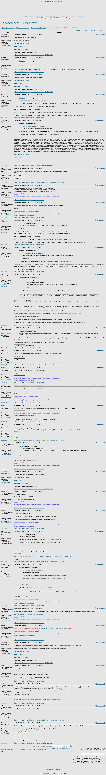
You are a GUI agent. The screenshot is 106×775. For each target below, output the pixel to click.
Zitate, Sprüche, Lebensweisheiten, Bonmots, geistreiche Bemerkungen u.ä (20, 22)
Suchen (31, 16)
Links (73, 16)
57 (23, 24)
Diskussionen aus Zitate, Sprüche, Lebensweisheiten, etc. (51, 628)
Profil (38, 18)
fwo (20, 123)
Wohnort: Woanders (6, 45)
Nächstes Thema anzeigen (97, 30)
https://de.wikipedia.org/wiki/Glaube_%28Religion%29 (28, 614)
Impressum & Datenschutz (53, 769)
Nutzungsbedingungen (52, 16)
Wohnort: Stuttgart (6, 197)
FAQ (25, 16)
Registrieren (80, 16)
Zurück (11, 24)
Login (69, 18)
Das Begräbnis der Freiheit (21, 43)
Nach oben (4, 54)
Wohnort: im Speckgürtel (4, 105)
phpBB (49, 773)
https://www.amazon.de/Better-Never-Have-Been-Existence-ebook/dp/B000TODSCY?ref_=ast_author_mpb (42, 556)
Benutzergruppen (64, 16)
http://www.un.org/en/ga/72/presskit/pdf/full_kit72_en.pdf (29, 678)
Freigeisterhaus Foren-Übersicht (51, 27)
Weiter (28, 24)
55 (19, 24)
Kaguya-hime (18, 46)
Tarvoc (21, 277)
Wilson (21, 446)
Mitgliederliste (39, 16)
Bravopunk (22, 61)
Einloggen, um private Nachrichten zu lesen (53, 18)
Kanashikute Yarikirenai (21, 49)
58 (25, 24)
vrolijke (21, 223)
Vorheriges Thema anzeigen (82, 30)
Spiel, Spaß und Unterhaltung (69, 27)
